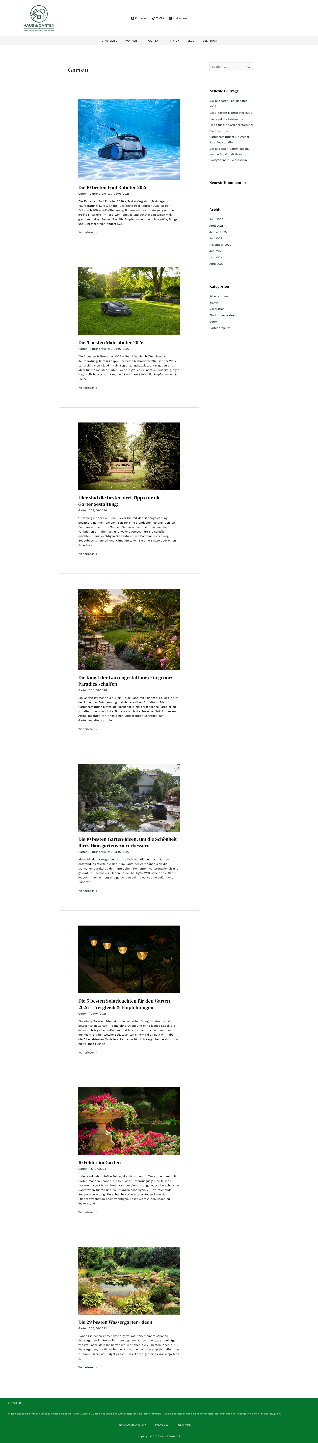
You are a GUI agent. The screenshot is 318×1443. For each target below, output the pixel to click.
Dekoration (217, 308)
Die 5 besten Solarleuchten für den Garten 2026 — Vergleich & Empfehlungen (124, 1004)
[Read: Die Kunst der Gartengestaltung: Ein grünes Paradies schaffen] (129, 629)
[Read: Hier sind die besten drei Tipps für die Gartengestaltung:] (129, 456)
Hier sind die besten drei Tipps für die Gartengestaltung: (119, 501)
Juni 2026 (216, 219)
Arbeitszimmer (219, 296)
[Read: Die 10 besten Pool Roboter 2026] (129, 139)
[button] (138, 40)
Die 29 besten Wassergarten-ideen (115, 1322)
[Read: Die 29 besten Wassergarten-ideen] (129, 1280)
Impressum (162, 1424)
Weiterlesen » (87, 232)
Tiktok (174, 40)
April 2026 (216, 225)
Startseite (109, 40)
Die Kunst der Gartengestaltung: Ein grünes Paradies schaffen (125, 680)
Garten (153, 40)
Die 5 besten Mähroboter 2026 (111, 342)
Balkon (214, 302)
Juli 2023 (215, 238)
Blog (190, 40)
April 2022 (216, 263)
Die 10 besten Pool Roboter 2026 (113, 187)
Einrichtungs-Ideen (222, 315)
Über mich (210, 40)
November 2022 (220, 244)
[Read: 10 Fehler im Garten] (129, 1121)
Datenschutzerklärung (132, 1424)
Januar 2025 (218, 232)
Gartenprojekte (99, 193)
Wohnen (131, 40)
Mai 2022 (215, 257)
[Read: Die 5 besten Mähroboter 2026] (129, 301)
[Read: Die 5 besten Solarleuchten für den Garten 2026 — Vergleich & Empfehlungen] (129, 959)
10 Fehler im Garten (99, 1162)
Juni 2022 (216, 251)
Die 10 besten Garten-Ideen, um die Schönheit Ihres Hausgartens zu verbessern (127, 842)
